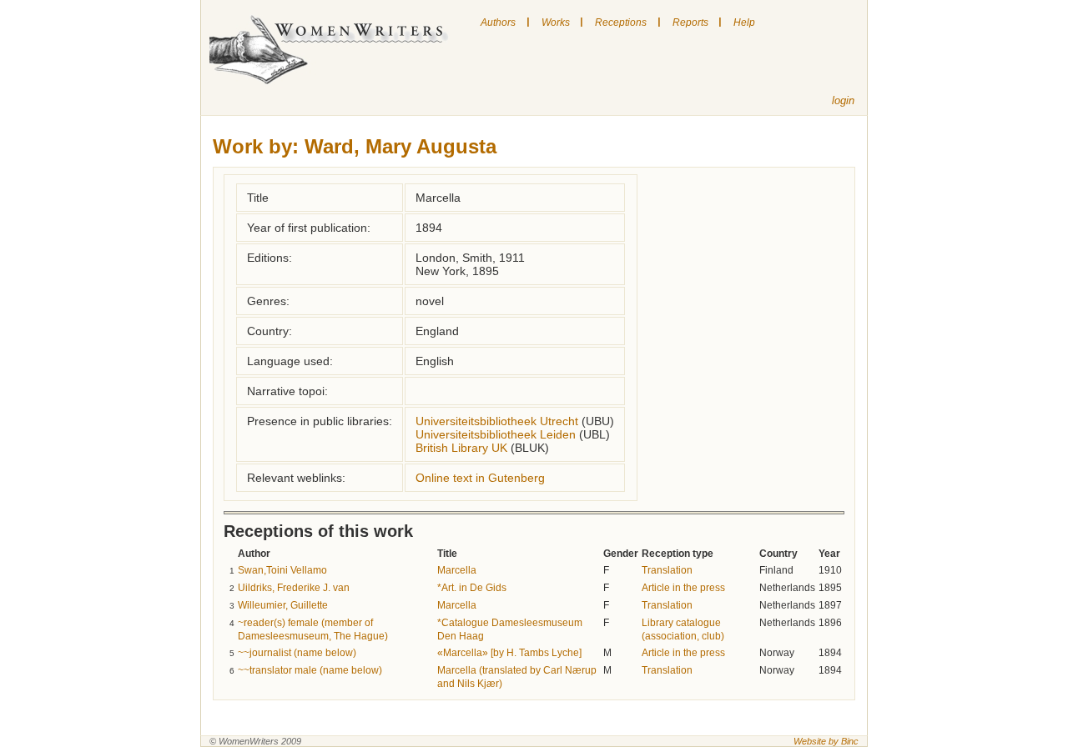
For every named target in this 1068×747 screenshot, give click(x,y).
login (843, 100)
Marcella (456, 570)
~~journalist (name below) (297, 653)
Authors (498, 22)
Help (744, 22)
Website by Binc (826, 741)
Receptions (621, 22)
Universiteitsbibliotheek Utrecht (497, 421)
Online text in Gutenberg (480, 477)
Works (556, 22)
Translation (667, 570)
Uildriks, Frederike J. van (294, 588)
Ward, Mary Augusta (400, 146)
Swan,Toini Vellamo (282, 570)
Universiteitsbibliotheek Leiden (496, 434)
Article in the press (683, 588)
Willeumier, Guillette (283, 605)
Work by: (256, 146)
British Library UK (461, 447)
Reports (690, 22)
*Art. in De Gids (471, 588)
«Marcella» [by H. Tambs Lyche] (509, 653)
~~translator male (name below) (310, 670)
